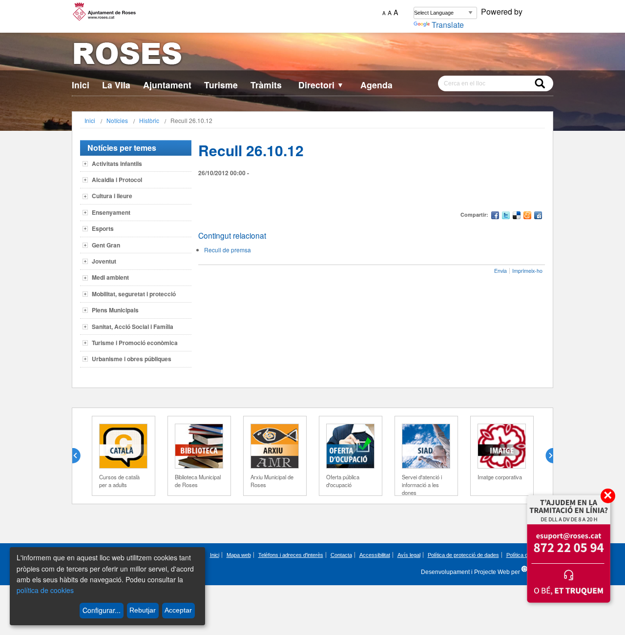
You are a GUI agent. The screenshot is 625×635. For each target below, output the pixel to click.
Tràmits (266, 85)
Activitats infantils (117, 163)
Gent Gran (106, 245)
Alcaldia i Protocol (117, 179)
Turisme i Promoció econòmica (135, 342)
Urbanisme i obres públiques (131, 358)
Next (545, 456)
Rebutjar (142, 610)
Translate (448, 24)
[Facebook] (495, 216)
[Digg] (538, 216)
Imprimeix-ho (527, 270)
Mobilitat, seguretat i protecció (134, 293)
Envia (500, 270)
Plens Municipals (115, 310)
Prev (80, 456)
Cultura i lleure (112, 195)
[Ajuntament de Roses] (312, 55)
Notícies (117, 120)
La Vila (116, 85)
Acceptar (178, 610)
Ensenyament (111, 212)
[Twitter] (506, 216)
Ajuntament (167, 85)
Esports (103, 228)
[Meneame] (527, 216)
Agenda (376, 85)
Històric (149, 120)
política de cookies (45, 590)
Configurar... (102, 610)
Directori (321, 85)
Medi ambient (110, 277)
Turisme (221, 85)
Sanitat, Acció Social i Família (132, 326)
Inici (80, 85)
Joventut (104, 261)
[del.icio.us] (517, 216)
